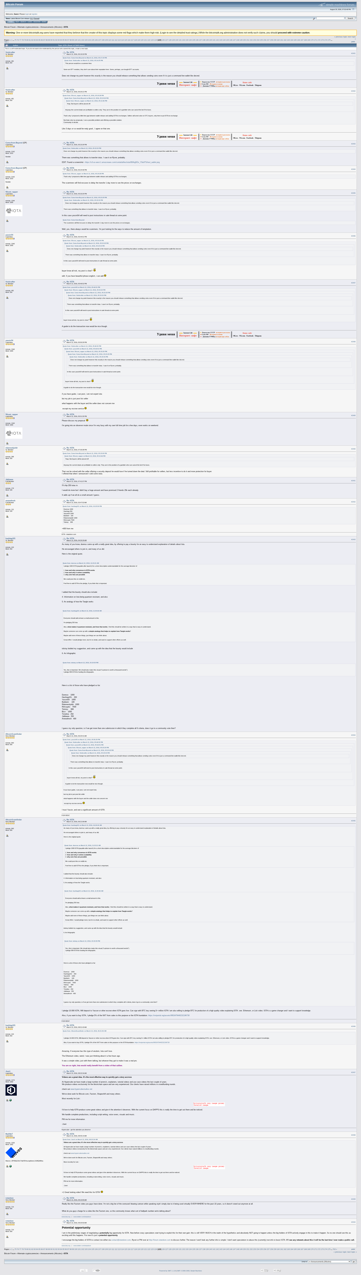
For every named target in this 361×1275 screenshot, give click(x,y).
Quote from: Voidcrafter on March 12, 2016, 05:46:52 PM (82, 346)
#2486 (353, 236)
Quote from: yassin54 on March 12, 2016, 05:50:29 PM (81, 739)
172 (318, 40)
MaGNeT (9, 1134)
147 (234, 40)
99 (73, 40)
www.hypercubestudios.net (81, 1089)
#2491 (353, 480)
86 (42, 40)
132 (183, 40)
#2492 (353, 502)
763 (5, 42)
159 (274, 40)
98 (71, 40)
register (34, 14)
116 (129, 40)
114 (122, 40)
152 (251, 40)
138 (203, 40)
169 (308, 40)
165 (295, 40)
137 (200, 40)
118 (135, 40)
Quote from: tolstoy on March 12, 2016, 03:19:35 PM (80, 662)
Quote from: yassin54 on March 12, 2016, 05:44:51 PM (81, 287)
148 (237, 40)
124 (155, 40)
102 (82, 40)
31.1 (31, 18)
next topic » (352, 1252)
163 (288, 40)
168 (305, 40)
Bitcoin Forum (10, 27)
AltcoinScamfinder (13, 734)
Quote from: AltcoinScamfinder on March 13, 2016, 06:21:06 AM (84, 1031)
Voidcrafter (10, 52)
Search (23, 22)
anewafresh (10, 501)
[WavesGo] (10, 1166)
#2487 (353, 283)
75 (15, 40)
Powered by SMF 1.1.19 (167, 1271)
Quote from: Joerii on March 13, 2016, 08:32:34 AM (80, 1139)
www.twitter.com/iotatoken (82, 1217)
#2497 (353, 1072)
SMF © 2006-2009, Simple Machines (189, 1271)
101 (79, 40)
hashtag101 (10, 538)
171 (315, 40)
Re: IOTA (70, 52)
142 (217, 40)
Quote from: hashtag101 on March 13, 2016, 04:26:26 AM (82, 825)
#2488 (353, 341)
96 (66, 40)
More (44, 22)
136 (197, 40)
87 (44, 40)
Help (17, 22)
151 (247, 40)
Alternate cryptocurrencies (28, 27)
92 (56, 40)
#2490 (353, 449)
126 (163, 40)
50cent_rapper (11, 192)
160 (278, 40)
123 (152, 40)
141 (214, 40)
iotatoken (9, 1198)
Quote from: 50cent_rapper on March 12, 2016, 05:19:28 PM (83, 95)
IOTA (66, 27)
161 (281, 40)
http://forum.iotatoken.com (159, 1240)
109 (106, 40)
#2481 (353, 53)
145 (227, 40)
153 (254, 40)
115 (125, 40)
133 (186, 40)
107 (99, 40)
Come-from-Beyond (13, 143)
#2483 (353, 144)
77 (20, 40)
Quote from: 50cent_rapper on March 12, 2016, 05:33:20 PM (83, 240)
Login (30, 22)
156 (264, 40)
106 (96, 40)
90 (51, 40)
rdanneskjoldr (11, 448)
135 (193, 40)
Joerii (7, 1071)
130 (176, 40)
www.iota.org (66, 1217)
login (27, 14)
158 (271, 40)
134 (190, 40)
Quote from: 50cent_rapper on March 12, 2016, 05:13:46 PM (86, 101)
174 (325, 40)
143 (220, 40)
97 (68, 40)
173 (322, 40)
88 (47, 40)
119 (138, 40)
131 (180, 40)
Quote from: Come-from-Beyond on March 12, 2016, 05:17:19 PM (85, 58)
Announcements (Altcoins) (51, 27)
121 (145, 40)
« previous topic (340, 37)
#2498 (353, 1135)
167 (302, 40)
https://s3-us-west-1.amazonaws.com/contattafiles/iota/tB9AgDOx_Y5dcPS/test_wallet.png (122, 162)
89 (49, 40)
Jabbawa (9, 479)
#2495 (353, 821)
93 (59, 40)
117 (132, 40)
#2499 (353, 1199)
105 (92, 40)
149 (241, 40)
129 (173, 40)
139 (207, 40)
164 (291, 40)
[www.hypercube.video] (10, 1100)
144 (224, 40)
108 (103, 40)
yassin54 (9, 235)
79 (25, 40)
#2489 (353, 415)
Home (11, 22)
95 (63, 40)
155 (261, 40)
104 (89, 40)
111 (113, 40)
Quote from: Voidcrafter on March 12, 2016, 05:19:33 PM (82, 148)
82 (32, 40)
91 (54, 40)
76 (18, 40)
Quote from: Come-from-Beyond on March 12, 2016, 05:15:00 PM (86, 98)
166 (298, 40)
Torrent (36, 18)
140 (210, 40)
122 (148, 40)
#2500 (353, 1222)
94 (61, 40)
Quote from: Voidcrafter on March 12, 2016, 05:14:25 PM (83, 60)
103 (86, 40)
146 (230, 40)
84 (37, 40)
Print (353, 41)
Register (37, 22)
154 (258, 40)
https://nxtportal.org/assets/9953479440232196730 (169, 1015)
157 (268, 40)
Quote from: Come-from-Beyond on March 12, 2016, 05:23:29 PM (85, 197)
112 (116, 40)
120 (142, 40)
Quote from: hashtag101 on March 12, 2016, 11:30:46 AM (82, 611)
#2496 (353, 1026)
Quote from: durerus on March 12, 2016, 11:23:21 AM (81, 563)
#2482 (353, 91)
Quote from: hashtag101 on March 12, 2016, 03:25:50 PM (82, 506)
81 (30, 40)
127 (166, 40)
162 (285, 40)
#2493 (353, 539)
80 (27, 40)
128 (170, 40)
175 (329, 40)
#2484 (353, 169)
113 (119, 40)
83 (35, 40)
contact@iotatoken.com (121, 1240)
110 (109, 40)
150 (244, 40)
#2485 (353, 193)
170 (312, 40)
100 (75, 40)
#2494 (353, 735)
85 (39, 40)
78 (23, 40)
